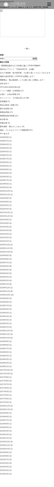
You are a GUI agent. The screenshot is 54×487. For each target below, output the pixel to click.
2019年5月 (4, 313)
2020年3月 (4, 277)
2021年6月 (4, 227)
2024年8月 (4, 169)
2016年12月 (5, 406)
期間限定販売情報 (7, 116)
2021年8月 (4, 223)
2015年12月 (5, 442)
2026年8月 (4, 137)
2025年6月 (4, 162)
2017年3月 (4, 399)
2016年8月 (4, 417)
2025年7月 (4, 159)
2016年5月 (4, 427)
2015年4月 (4, 470)
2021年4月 (4, 230)
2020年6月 (4, 266)
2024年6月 (4, 173)
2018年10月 (5, 338)
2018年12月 (5, 331)
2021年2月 (4, 237)
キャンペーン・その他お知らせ (12, 98)
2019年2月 (4, 323)
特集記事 (3, 123)
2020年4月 (4, 273)
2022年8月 (4, 202)
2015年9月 (4, 452)
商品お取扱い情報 (7, 105)
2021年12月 (5, 212)
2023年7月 (4, 180)
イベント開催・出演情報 (10, 91)
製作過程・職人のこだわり (11, 126)
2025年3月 (4, 166)
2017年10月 (5, 374)
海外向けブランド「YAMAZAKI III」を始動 (17, 69)
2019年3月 (4, 320)
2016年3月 (4, 431)
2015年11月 (5, 445)
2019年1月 (4, 327)
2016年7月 (4, 420)
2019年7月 (4, 306)
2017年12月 (5, 370)
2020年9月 (4, 255)
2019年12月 (5, 288)
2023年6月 (4, 184)
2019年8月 (4, 302)
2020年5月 (4, 270)
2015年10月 (5, 449)
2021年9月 (4, 220)
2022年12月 (5, 191)
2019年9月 (4, 298)
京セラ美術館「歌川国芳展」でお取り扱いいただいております (25, 73)
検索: (2, 58)
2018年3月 (4, 359)
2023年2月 (4, 187)
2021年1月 (4, 241)
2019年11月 (5, 291)
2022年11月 (5, 195)
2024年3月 (4, 177)
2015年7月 (4, 460)
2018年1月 (4, 366)
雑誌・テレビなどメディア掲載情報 (14, 130)
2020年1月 (4, 284)
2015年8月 (4, 456)
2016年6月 (4, 424)
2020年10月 (5, 252)
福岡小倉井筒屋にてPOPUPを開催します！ (17, 76)
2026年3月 (4, 152)
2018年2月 (4, 363)
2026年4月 (4, 148)
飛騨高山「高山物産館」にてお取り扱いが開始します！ (22, 80)
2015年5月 (4, 467)
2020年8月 (4, 259)
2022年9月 (4, 198)
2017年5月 (4, 391)
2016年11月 (5, 409)
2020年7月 (4, 263)
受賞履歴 (3, 101)
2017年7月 (4, 384)
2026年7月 (4, 141)
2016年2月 (4, 434)
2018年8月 (4, 345)
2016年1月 (4, 438)
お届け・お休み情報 (8, 94)
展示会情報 (4, 109)
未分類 (2, 119)
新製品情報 (4, 112)
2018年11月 (5, 334)
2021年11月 (5, 216)
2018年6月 (4, 352)
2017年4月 (4, 395)
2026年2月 (4, 155)
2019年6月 (4, 309)
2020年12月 (5, 245)
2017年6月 (4, 388)
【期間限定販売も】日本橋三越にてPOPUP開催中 (20, 66)
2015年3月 (4, 474)
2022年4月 (4, 209)
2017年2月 (4, 402)
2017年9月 (4, 377)
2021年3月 (4, 234)
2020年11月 (5, 248)
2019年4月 (4, 316)
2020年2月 (4, 280)
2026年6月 (4, 144)
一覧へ (27, 49)
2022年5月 (4, 205)
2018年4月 (4, 356)
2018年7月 (4, 348)
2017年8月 (4, 381)
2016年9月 (4, 413)
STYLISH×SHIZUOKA (9, 87)
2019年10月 (5, 295)
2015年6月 (4, 463)
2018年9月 (4, 341)
